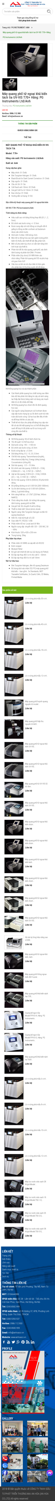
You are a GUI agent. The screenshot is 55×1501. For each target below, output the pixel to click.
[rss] (27, 1342)
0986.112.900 (16, 1323)
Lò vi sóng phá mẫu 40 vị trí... (36, 624)
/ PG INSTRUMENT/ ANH (19, 27)
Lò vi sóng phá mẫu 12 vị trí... (36, 676)
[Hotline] (5, 1458)
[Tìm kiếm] (49, 11)
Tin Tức (5, 1273)
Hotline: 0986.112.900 (11, 113)
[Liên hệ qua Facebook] (50, 1473)
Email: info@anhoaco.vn (12, 116)
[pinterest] (23, 1342)
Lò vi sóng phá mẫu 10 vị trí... (36, 1130)
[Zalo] (5, 1465)
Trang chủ (6, 27)
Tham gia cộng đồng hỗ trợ (27, 18)
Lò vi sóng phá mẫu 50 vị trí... (36, 598)
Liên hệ (5, 110)
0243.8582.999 (13, 1306)
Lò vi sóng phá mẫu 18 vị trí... (36, 650)
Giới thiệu (6, 1259)
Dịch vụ (5, 1276)
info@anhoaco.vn (16, 1332)
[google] (18, 1342)
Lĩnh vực (6, 1262)
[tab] (27, 123)
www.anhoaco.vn (18, 1337)
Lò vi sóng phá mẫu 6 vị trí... (36, 1079)
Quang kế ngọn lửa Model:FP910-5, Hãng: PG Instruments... (35, 1038)
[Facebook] (5, 1472)
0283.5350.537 (13, 1319)
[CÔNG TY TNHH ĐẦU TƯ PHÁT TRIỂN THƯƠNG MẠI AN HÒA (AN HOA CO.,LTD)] (27, 4)
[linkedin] (32, 1342)
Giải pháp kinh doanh (27, 20)
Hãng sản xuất (8, 1266)
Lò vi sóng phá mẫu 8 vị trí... (36, 1104)
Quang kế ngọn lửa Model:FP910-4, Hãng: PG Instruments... (35, 1016)
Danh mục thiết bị (10, 1269)
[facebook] (4, 1342)
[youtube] (8, 1342)
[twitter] (13, 1342)
